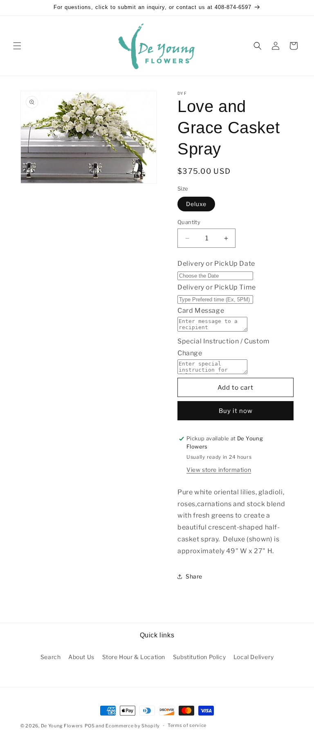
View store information (218, 469)
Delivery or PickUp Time (216, 287)
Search (50, 656)
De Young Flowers (62, 726)
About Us (81, 656)
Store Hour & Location (134, 656)
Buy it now (236, 411)
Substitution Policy (199, 656)
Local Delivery (253, 656)
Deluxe (196, 203)
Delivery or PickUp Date (216, 263)
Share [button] (194, 576)
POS (90, 726)
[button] (17, 46)
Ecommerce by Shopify (132, 726)
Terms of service (187, 725)
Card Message (200, 310)
